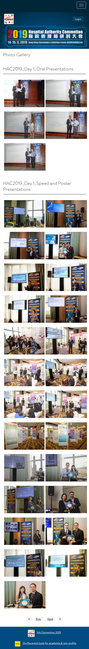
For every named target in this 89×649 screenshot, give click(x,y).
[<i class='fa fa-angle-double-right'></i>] (60, 619)
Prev (38, 619)
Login (78, 19)
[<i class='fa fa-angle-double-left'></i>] (29, 619)
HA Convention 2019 (49, 632)
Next (50, 619)
